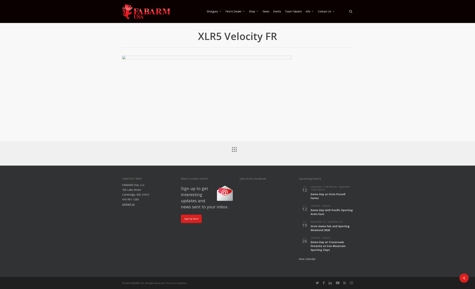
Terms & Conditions (176, 283)
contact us (128, 204)
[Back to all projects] (237, 152)
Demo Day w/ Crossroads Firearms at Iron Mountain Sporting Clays (328, 246)
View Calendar (307, 259)
